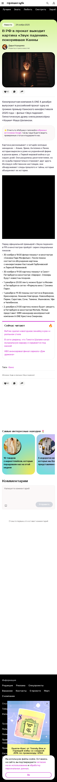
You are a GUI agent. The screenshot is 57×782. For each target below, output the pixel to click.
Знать (17, 9)
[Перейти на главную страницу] (15, 3)
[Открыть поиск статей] (47, 3)
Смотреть (40, 9)
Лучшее (7, 9)
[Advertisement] (22, 407)
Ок (28, 775)
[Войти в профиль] (54, 3)
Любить (28, 9)
